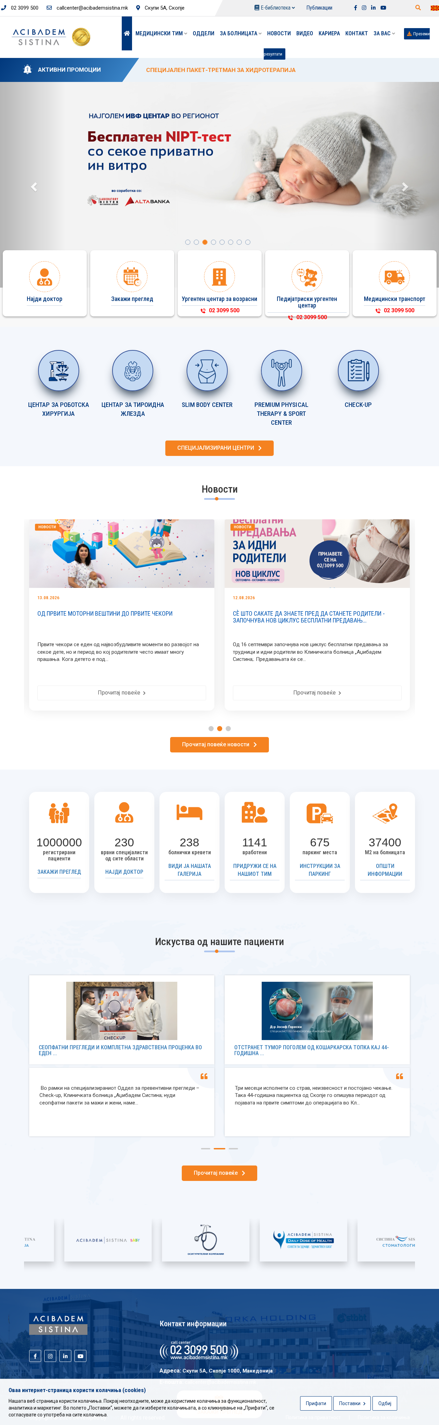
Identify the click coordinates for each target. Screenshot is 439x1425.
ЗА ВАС (382, 33)
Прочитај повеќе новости (217, 744)
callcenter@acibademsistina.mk (91, 8)
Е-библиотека (275, 7)
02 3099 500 (24, 8)
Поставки (350, 1403)
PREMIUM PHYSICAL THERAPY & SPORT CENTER (281, 414)
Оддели (203, 33)
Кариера (329, 33)
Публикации (319, 7)
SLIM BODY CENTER (207, 405)
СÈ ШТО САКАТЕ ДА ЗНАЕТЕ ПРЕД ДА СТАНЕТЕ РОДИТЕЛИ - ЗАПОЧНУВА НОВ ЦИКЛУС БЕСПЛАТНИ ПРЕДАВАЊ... (160, 617)
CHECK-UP (358, 405)
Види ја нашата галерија (189, 870)
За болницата (239, 33)
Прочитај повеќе (167, 692)
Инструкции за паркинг (320, 870)
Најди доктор (124, 872)
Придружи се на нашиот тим (254, 870)
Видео (304, 33)
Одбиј (384, 1403)
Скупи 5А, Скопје (164, 8)
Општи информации (385, 870)
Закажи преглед (59, 872)
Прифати (316, 1403)
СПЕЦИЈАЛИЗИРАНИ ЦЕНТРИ (217, 448)
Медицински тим (159, 33)
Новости (279, 33)
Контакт (356, 33)
